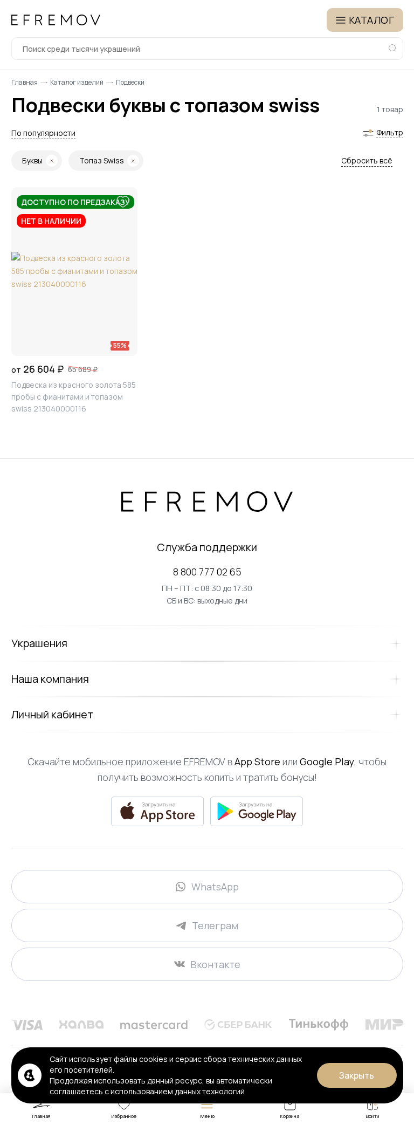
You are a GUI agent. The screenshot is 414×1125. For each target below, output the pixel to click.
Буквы (32, 160)
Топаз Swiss (101, 160)
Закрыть (356, 1075)
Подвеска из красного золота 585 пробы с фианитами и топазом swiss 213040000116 (73, 397)
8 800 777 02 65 (207, 571)
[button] (43, 133)
